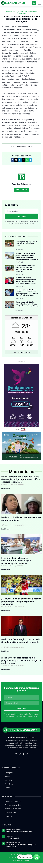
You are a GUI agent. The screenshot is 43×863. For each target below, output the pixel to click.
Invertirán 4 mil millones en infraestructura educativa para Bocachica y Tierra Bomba (16, 561)
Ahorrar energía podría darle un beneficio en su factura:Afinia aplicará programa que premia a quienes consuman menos (26, 293)
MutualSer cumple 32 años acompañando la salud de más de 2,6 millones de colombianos (26, 304)
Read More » (5, 488)
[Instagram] (20, 754)
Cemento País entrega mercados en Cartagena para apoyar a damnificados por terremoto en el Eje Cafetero (25, 280)
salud (30, 146)
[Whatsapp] (36, 857)
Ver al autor (21, 189)
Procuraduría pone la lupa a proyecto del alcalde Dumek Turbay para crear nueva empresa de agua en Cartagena (26, 256)
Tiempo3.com (25, 352)
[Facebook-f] (23, 754)
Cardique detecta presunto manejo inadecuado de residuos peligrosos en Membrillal (25, 268)
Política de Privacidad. (27, 224)
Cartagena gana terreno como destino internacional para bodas (26, 243)
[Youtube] (16, 754)
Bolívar (16, 146)
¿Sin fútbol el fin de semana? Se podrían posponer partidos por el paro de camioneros (21, 601)
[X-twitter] (27, 754)
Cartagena (12, 11)
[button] (34, 3)
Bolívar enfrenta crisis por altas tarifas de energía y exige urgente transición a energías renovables (20, 479)
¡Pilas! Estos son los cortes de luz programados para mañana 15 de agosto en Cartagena (21, 660)
